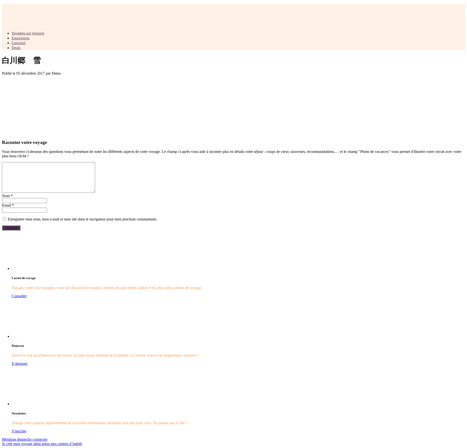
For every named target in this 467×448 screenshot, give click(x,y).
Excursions (20, 37)
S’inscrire (19, 431)
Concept (19, 42)
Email (8, 205)
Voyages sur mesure (28, 33)
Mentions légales (15, 439)
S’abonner (19, 363)
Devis (16, 47)
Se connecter (37, 439)
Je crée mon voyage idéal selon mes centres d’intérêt (42, 444)
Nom (7, 196)
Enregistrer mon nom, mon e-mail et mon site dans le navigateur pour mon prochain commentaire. (82, 219)
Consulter (19, 296)
